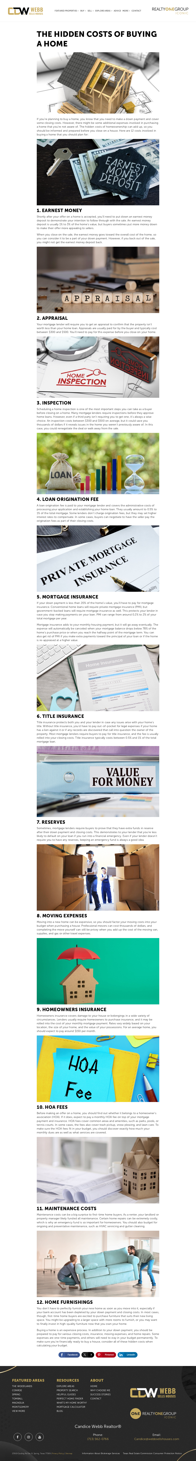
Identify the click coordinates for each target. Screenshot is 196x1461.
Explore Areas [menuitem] (103, 11)
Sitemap (68, 1453)
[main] (98, 683)
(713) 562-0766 (98, 1439)
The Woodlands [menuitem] (22, 1386)
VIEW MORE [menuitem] (18, 1411)
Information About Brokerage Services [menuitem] (101, 1453)
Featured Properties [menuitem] (66, 11)
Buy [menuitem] (82, 11)
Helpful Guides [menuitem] (66, 1394)
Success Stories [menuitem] (100, 1394)
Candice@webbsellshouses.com (156, 1439)
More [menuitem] (126, 11)
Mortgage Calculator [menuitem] (71, 1407)
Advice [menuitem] (117, 11)
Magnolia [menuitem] (18, 1402)
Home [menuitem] (93, 1386)
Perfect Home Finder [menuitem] (70, 1398)
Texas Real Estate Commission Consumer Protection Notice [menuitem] (152, 1453)
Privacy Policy (58, 1453)
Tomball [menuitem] (17, 1398)
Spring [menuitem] (16, 1394)
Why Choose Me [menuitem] (100, 1390)
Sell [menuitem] (90, 11)
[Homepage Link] (26, 10)
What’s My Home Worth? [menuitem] (72, 1402)
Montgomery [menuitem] (20, 1407)
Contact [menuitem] (136, 11)
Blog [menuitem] (60, 1411)
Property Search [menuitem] (67, 1390)
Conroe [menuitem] (17, 1390)
